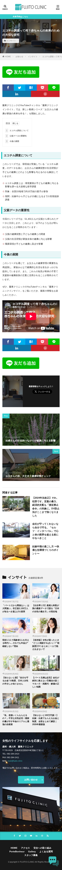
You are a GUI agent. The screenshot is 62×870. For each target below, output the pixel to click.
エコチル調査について (17, 130)
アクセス (25, 848)
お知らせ (19, 56)
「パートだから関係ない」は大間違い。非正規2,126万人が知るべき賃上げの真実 (15, 608)
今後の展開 (12, 141)
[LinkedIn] (16, 94)
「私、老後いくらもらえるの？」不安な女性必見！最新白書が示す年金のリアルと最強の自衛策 (15, 720)
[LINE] (54, 87)
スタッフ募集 (31, 855)
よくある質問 (46, 851)
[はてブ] (31, 87)
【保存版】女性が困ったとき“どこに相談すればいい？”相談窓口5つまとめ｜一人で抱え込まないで (45, 644)
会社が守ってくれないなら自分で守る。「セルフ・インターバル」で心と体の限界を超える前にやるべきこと (45, 530)
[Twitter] (19, 87)
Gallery (32, 851)
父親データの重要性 (16, 136)
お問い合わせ (31, 779)
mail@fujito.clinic (15, 761)
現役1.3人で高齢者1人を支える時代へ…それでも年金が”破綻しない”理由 (15, 643)
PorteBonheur (16, 851)
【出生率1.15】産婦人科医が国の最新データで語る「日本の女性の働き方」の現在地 (45, 608)
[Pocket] (42, 87)
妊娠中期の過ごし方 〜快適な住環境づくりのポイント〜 (45, 550)
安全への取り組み (42, 848)
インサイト (11, 41)
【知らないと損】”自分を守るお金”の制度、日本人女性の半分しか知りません (15, 680)
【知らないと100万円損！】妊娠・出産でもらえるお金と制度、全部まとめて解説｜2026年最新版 (45, 720)
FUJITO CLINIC (27, 862)
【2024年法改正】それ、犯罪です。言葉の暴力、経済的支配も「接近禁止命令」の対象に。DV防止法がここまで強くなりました (45, 506)
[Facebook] (8, 87)
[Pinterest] (45, 94)
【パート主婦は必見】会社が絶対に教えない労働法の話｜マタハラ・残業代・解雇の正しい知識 (45, 682)
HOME (8, 56)
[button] (54, 861)
